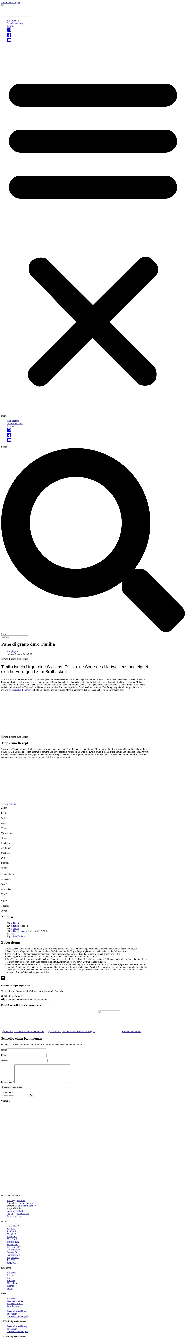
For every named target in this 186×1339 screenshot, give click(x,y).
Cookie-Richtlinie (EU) (17, 1316)
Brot (9, 1278)
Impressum (12, 1313)
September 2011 (14, 1255)
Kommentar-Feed (15, 1303)
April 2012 (12, 1236)
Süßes (9, 1288)
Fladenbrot (12, 1283)
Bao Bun (21, 1200)
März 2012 (12, 1239)
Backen (10, 1275)
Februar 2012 (13, 1242)
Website (4, 1060)
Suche (4, 446)
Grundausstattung (15, 23)
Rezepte (10, 26)
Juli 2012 (11, 1228)
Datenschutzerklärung (17, 1311)
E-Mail (4, 1055)
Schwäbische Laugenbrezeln (18, 1214)
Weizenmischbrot (15, 1211)
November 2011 (14, 1249)
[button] (93, 231)
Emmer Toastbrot (27, 1203)
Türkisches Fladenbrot (27, 1205)
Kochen (10, 1286)
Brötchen (11, 1280)
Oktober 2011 (13, 1252)
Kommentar (7, 1082)
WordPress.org (13, 1306)
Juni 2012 (11, 1231)
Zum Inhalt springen (10, 2)
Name (4, 1049)
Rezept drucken (9, 804)
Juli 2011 (11, 1260)
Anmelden (12, 1298)
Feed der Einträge (15, 1301)
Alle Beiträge (13, 20)
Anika (10, 1200)
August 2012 (13, 1226)
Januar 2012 (12, 1244)
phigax (14, 651)
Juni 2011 (11, 1263)
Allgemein (12, 1272)
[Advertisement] (74, 714)
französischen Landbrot (20, 690)
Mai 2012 (11, 1234)
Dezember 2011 (14, 1247)
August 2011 (13, 1257)
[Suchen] (31, 1095)
